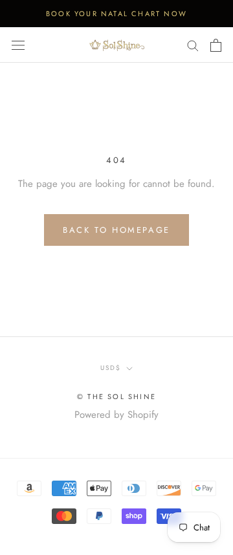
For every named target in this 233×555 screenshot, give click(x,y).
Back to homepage (116, 230)
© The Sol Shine (116, 396)
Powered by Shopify (116, 415)
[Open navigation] (18, 45)
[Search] (193, 44)
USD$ (110, 368)
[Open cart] (215, 45)
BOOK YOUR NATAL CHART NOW (116, 13)
